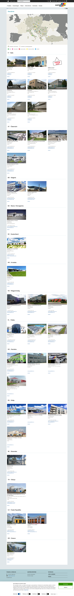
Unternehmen (28, 5)
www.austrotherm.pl (10, 341)
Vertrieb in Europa (30, 575)
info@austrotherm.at (10, 147)
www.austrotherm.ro (10, 371)
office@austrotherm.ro (10, 370)
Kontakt (40, 5)
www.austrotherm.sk (10, 473)
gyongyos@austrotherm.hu (32, 311)
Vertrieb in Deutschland (31, 574)
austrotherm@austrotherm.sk (12, 472)
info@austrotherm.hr (10, 283)
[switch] (29, 594)
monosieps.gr (9, 559)
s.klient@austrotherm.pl (31, 340)
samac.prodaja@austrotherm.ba (12, 226)
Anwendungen (16, 5)
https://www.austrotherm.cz (11, 531)
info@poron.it (9, 73)
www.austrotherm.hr (10, 284)
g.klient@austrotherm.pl (52, 340)
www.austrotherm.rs (10, 422)
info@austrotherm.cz (10, 530)
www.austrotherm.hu (10, 312)
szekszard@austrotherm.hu (52, 311)
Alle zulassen (65, 584)
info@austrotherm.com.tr (11, 502)
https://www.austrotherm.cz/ (32, 531)
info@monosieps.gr (10, 558)
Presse (49, 576)
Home (7, 8)
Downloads (35, 5)
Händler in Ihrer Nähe (62, 1)
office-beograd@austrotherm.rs (53, 421)
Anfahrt (8, 76)
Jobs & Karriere (51, 574)
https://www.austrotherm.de (11, 255)
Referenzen (50, 572)
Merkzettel (54, 1)
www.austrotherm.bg (10, 199)
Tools (48, 1)
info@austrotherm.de (10, 254)
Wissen (22, 5)
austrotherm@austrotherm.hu (12, 311)
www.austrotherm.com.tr (11, 503)
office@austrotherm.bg (11, 198)
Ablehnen (65, 587)
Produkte (9, 5)
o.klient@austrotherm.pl (11, 340)
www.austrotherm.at (10, 148)
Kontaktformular (9, 577)
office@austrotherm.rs (10, 421)
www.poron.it (9, 74)
